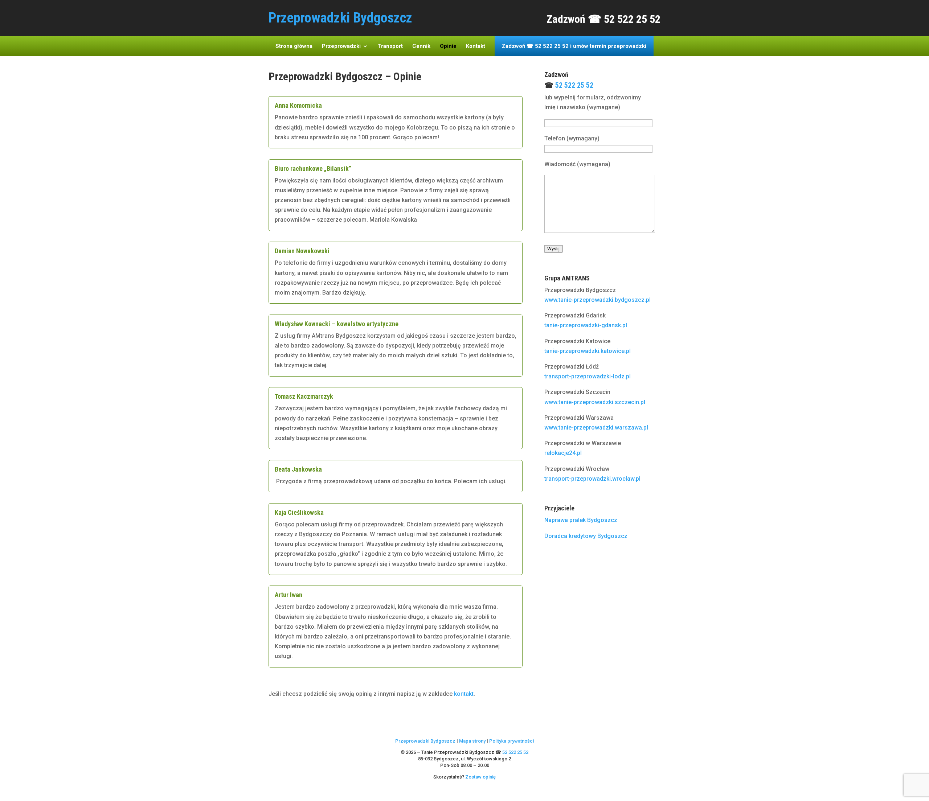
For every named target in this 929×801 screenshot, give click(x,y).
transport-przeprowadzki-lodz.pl (587, 376)
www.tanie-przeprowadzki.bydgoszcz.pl (597, 299)
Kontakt (475, 46)
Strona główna (293, 46)
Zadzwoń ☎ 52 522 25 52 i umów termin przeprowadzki (574, 46)
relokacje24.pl (563, 452)
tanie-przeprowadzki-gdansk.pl (585, 325)
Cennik (421, 46)
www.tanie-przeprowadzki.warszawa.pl (596, 427)
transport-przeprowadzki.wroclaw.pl (592, 478)
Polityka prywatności (511, 741)
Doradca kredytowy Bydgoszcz (585, 536)
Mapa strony (472, 741)
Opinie (448, 46)
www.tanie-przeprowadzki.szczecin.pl (594, 402)
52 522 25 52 (574, 85)
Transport (390, 46)
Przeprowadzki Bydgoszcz (425, 741)
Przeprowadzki (341, 46)
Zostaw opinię (480, 777)
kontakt (464, 693)
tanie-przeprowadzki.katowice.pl (587, 351)
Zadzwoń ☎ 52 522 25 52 (603, 19)
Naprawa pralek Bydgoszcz (580, 520)
